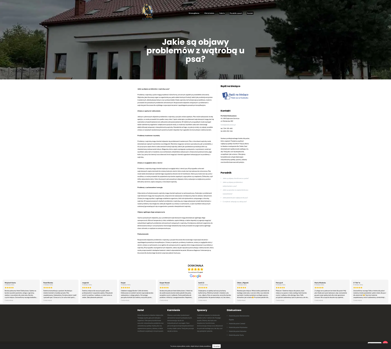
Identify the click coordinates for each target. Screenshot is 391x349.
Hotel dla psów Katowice (237, 331)
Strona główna (194, 13)
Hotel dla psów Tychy (236, 335)
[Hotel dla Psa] (147, 12)
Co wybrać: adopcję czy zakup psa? (235, 201)
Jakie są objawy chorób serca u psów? (236, 178)
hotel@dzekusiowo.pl (228, 125)
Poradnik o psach (236, 13)
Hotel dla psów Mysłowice (238, 327)
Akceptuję (216, 346)
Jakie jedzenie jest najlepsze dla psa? (235, 198)
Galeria (222, 13)
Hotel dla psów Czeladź (237, 323)
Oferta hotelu (209, 13)
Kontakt (250, 13)
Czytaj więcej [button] (9, 300)
